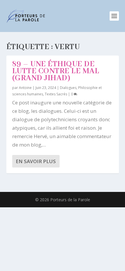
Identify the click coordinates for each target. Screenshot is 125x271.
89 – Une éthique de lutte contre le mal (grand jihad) (55, 71)
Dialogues (68, 87)
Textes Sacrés (56, 94)
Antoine (25, 87)
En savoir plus (36, 161)
